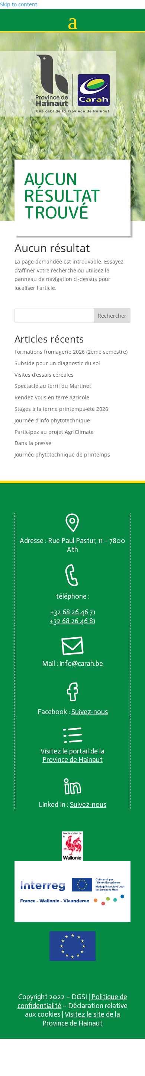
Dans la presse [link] (32, 443)
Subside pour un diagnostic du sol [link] (57, 363)
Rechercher (112, 315)
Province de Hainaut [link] (72, 759)
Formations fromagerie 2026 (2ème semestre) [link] (71, 351)
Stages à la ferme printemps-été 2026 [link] (61, 408)
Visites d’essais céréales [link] (44, 374)
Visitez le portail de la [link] (72, 751)
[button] (73, 21)
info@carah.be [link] (81, 663)
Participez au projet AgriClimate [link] (54, 431)
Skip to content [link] (18, 4)
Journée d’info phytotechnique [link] (52, 420)
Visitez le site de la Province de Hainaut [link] (81, 1018)
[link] (73, 110)
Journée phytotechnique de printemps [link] (62, 454)
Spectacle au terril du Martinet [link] (52, 385)
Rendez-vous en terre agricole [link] (51, 397)
